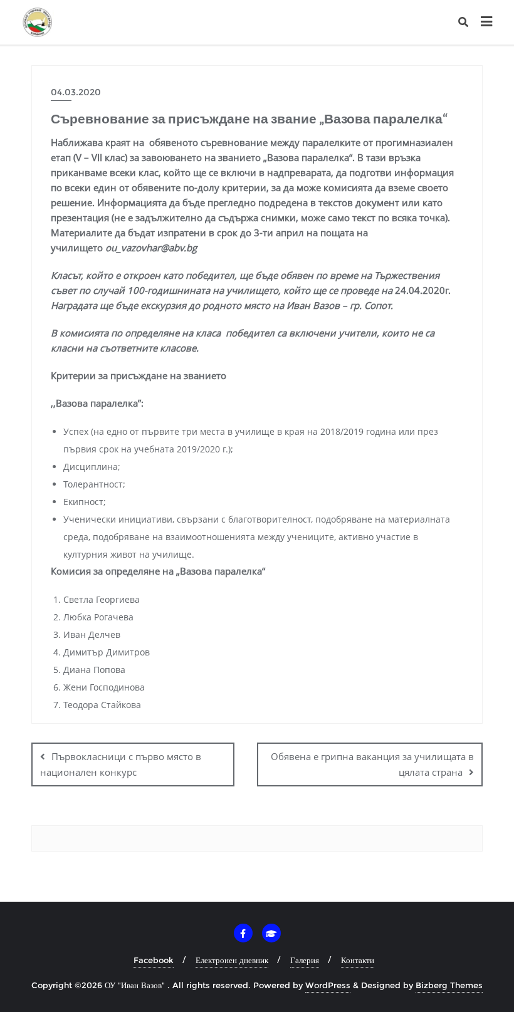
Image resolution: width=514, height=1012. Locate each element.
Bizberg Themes (449, 985)
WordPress (327, 985)
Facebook (154, 960)
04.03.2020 (76, 92)
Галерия (304, 960)
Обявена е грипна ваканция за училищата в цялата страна (372, 764)
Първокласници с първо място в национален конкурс (120, 764)
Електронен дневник (232, 960)
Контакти (357, 960)
